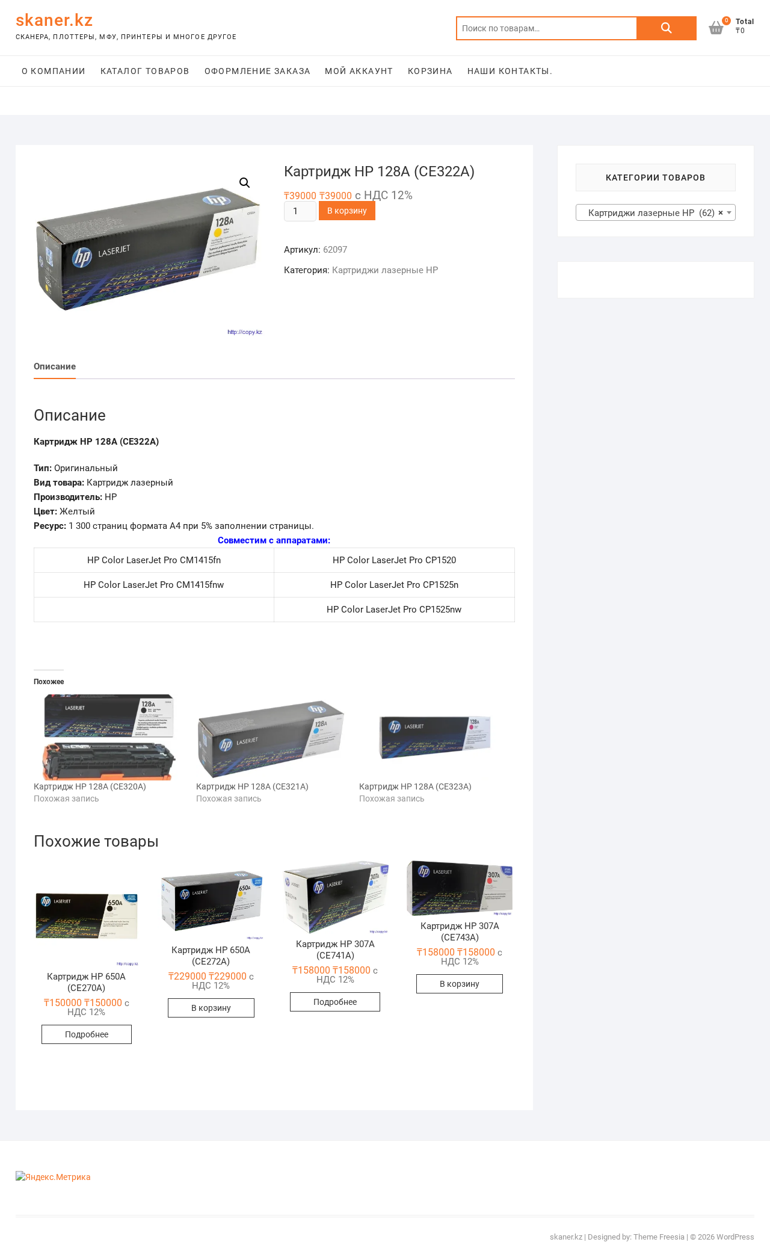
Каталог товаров (145, 71)
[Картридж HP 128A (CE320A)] (109, 737)
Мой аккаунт (359, 71)
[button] (87, 913)
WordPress (735, 1236)
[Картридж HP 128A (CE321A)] (271, 737)
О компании (54, 71)
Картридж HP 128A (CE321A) (252, 786)
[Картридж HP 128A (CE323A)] (434, 737)
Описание (55, 366)
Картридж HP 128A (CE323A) (415, 786)
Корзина (430, 71)
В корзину (347, 210)
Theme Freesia (659, 1236)
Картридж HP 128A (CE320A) (90, 786)
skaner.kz (54, 20)
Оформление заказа (258, 71)
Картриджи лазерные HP (385, 270)
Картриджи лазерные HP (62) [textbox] (652, 213)
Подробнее (86, 1034)
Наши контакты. (510, 71)
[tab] (55, 366)
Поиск (666, 28)
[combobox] (656, 212)
